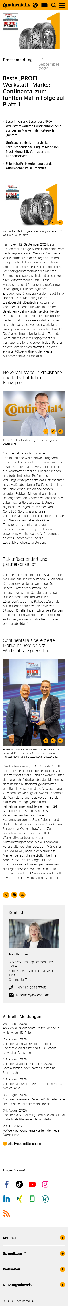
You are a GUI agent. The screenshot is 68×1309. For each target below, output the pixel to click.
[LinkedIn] (7, 1199)
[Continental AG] (16, 5)
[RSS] (7, 1213)
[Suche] (53, 5)
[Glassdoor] (33, 1199)
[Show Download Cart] (44, 5)
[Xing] (20, 1199)
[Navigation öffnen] (62, 5)
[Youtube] (33, 1184)
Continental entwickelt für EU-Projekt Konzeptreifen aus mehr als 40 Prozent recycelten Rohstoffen (29, 1048)
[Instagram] (46, 1184)
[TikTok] (20, 1184)
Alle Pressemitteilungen (24, 1144)
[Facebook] (7, 1184)
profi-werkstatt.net (32, 877)
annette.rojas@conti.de (32, 995)
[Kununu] (46, 1199)
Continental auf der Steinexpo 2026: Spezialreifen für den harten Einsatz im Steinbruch (29, 1068)
